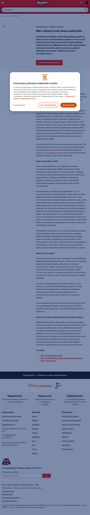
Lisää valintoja (19, 105)
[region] (45, 91)
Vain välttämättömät (48, 105)
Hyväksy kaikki (69, 105)
